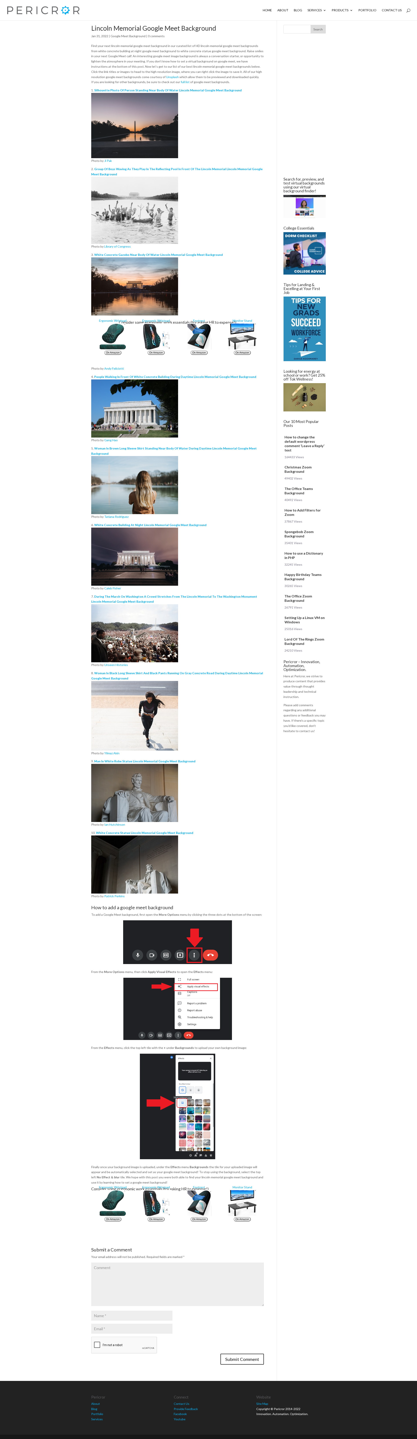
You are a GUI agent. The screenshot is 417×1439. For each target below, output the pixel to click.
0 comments (156, 36)
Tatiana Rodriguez (116, 516)
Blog (298, 10)
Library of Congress (117, 246)
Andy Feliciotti (114, 368)
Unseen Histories (116, 665)
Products (340, 10)
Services (315, 10)
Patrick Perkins (114, 896)
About (282, 10)
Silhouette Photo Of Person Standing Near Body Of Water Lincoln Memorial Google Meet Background (168, 90)
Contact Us (392, 10)
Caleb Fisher (112, 588)
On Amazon (113, 352)
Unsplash (172, 77)
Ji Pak (108, 161)
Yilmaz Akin (111, 753)
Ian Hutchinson (114, 824)
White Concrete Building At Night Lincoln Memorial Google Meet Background (150, 525)
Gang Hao (111, 440)
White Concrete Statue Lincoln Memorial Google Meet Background (144, 833)
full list (185, 82)
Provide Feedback (186, 1409)
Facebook (180, 1414)
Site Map (262, 1403)
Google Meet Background (128, 36)
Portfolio (367, 10)
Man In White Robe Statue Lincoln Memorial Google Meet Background (144, 761)
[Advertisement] (65, 105)
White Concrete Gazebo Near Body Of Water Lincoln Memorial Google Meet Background (158, 255)
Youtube (179, 1419)
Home (267, 10)
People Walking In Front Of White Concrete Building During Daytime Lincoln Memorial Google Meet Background (175, 377)
